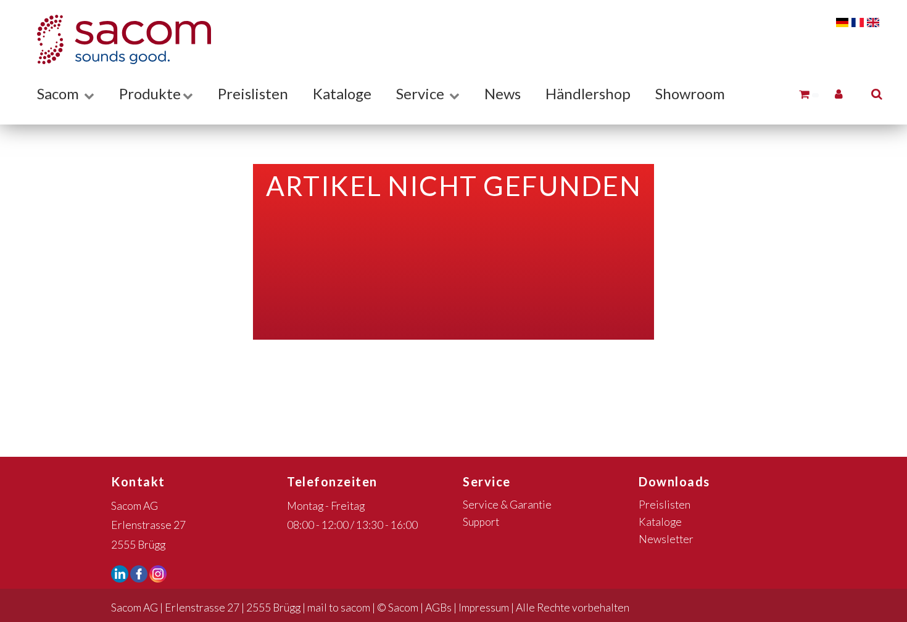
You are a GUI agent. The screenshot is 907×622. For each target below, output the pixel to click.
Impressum (483, 607)
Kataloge (342, 93)
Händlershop (588, 93)
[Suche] (876, 93)
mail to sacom (338, 607)
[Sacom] (118, 39)
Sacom (59, 93)
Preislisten (253, 93)
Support (481, 521)
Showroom (690, 93)
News (502, 93)
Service (421, 93)
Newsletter (666, 539)
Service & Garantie (507, 504)
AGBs (438, 607)
